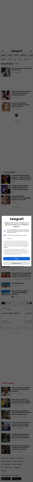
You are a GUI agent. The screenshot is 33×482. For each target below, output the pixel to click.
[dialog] (16, 241)
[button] (16, 239)
